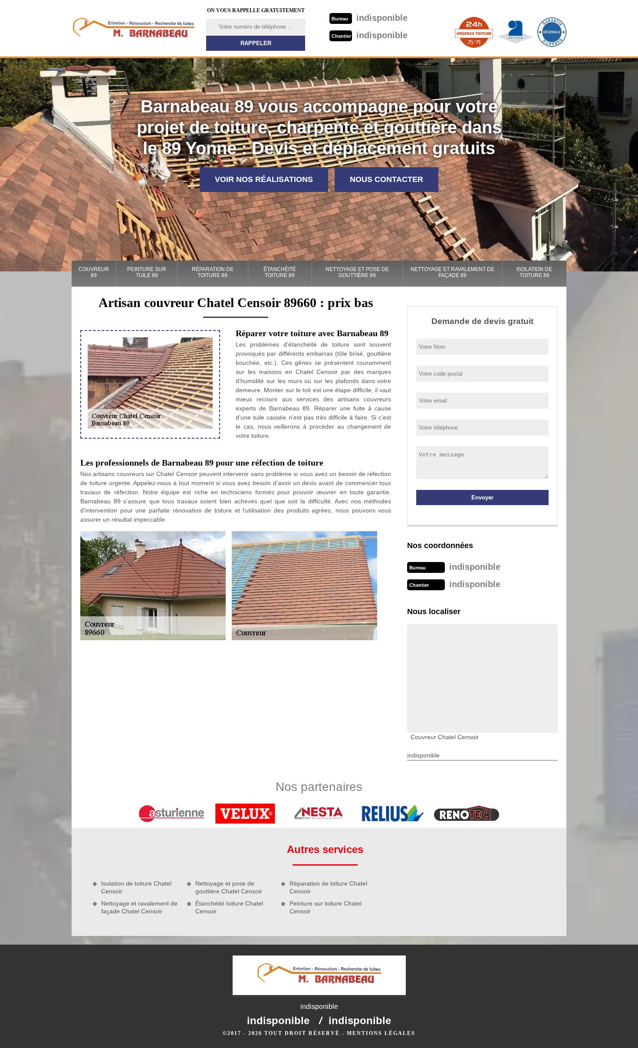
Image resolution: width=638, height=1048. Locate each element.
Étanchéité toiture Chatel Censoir (229, 907)
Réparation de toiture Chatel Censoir (328, 887)
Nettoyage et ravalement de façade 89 (452, 272)
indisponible (370, 18)
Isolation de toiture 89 (534, 272)
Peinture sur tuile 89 (146, 272)
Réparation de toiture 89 (212, 272)
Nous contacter (386, 179)
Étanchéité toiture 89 (279, 272)
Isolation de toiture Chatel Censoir (136, 887)
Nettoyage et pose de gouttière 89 (357, 272)
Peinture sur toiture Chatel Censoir (325, 907)
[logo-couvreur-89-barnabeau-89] (133, 28)
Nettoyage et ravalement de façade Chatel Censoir (139, 907)
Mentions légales (381, 1033)
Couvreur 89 (94, 272)
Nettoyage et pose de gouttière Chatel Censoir (228, 887)
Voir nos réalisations (264, 179)
